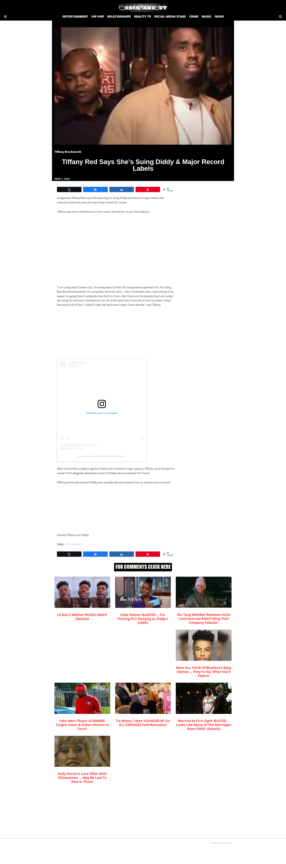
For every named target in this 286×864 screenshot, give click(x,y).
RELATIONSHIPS (119, 16)
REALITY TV (142, 16)
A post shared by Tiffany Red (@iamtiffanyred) (102, 456)
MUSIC (207, 16)
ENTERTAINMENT (75, 16)
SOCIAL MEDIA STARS (170, 16)
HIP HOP (98, 16)
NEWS (219, 16)
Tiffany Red (74, 544)
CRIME (193, 16)
